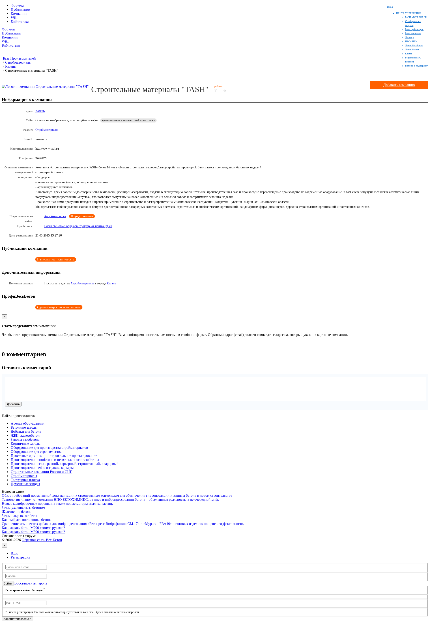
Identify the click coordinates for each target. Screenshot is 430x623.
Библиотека (20, 22)
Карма (408, 53)
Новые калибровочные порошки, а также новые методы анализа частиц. (57, 503)
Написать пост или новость (55, 259)
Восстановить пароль (30, 583)
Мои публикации (414, 29)
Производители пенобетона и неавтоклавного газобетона (55, 460)
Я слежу (409, 37)
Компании (19, 13)
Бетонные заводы (24, 427)
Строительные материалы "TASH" (150, 89)
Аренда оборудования (27, 423)
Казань (40, 111)
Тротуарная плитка (25, 480)
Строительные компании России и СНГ (41, 472)
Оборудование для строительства (36, 451)
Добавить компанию (399, 85)
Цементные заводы (25, 484)
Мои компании (413, 33)
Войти (8, 583)
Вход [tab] (14, 553)
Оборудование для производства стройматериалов (49, 447)
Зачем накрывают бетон (20, 516)
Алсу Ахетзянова (55, 216)
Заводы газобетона (25, 439)
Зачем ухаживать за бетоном (23, 507)
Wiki (14, 17)
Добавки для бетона (26, 431)
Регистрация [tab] (20, 557)
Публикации (20, 9)
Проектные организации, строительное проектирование (54, 456)
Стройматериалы (46, 129)
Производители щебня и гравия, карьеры (42, 468)
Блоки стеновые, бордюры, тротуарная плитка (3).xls (78, 226)
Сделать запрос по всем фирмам (59, 307)
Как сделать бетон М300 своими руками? (33, 532)
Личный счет (412, 49)
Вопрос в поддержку (416, 65)
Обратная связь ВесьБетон (42, 540)
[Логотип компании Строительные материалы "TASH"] (45, 86)
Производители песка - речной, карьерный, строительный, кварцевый (64, 464)
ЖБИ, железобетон (25, 435)
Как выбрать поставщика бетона (27, 520)
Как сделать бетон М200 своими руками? (33, 528)
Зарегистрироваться (17, 619)
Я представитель (82, 216)
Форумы (17, 5)
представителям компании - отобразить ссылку (128, 120)
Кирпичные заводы (26, 443)
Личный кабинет (414, 45)
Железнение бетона (16, 511)
